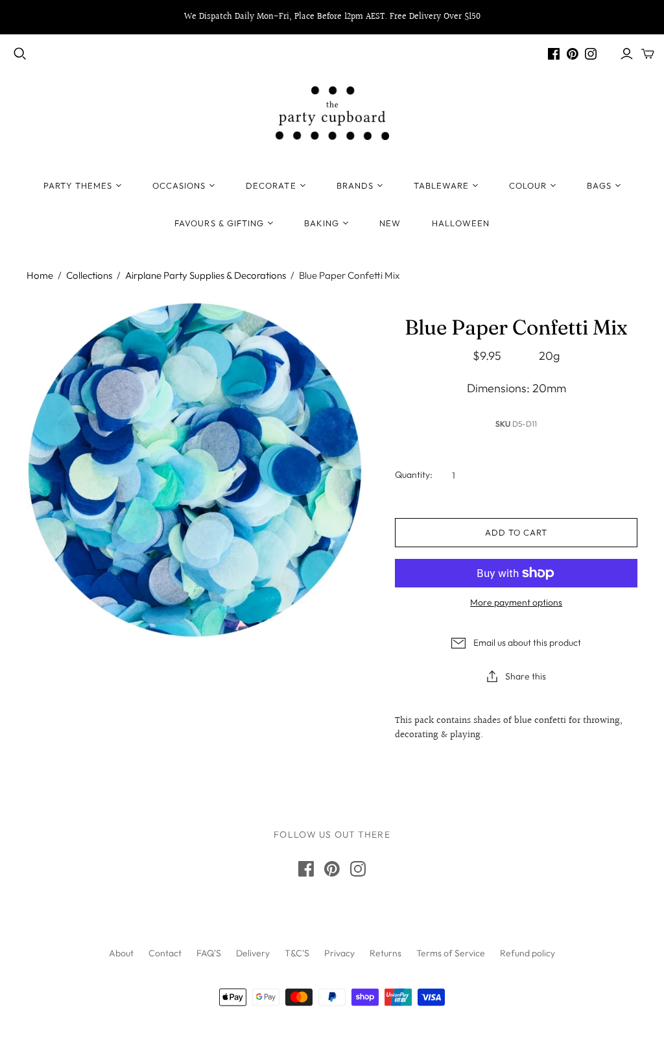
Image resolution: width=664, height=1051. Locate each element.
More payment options (516, 602)
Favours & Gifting (219, 223)
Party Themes (77, 185)
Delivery (253, 953)
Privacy (339, 953)
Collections (89, 275)
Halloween (460, 223)
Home (40, 275)
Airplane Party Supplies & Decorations (205, 275)
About (121, 953)
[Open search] (20, 53)
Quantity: (414, 474)
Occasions (179, 185)
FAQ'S (208, 953)
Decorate (271, 185)
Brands (355, 185)
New (390, 223)
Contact (165, 953)
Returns (385, 953)
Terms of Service (450, 953)
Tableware (441, 185)
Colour (528, 185)
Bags (599, 185)
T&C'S (297, 953)
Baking (321, 223)
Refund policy (527, 953)
